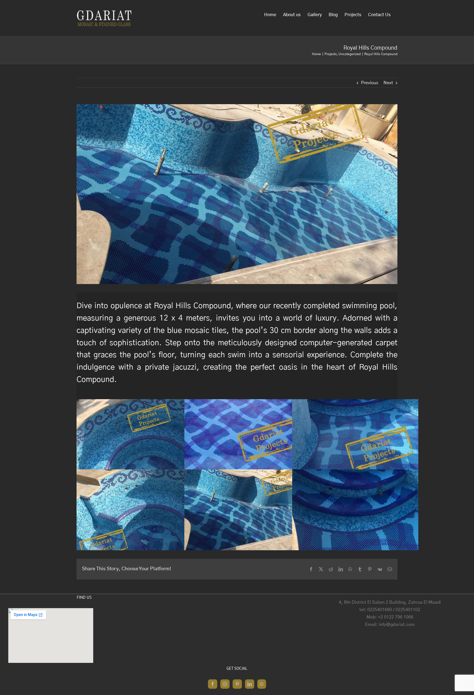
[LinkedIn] (249, 684)
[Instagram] (225, 684)
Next (388, 83)
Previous (369, 83)
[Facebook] (212, 684)
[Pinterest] (237, 684)
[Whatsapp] (261, 684)
